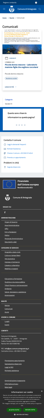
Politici (7, 235)
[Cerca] (39, 9)
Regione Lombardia (9, 2)
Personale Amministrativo (14, 238)
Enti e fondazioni (10, 232)
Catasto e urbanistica (12, 265)
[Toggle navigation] (4, 9)
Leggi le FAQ (9, 367)
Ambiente (8, 288)
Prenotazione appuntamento (15, 360)
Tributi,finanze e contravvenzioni (16, 285)
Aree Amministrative (12, 225)
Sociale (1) (8, 104)
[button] (22, 414)
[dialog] (22, 403)
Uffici (6, 228)
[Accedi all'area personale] (36, 2)
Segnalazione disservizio (13, 364)
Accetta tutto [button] (14, 410)
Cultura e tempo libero (12, 255)
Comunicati (12, 58)
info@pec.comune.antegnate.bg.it (17, 348)
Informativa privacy (11, 384)
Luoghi (7, 321)
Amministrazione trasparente (15, 380)
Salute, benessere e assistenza (15, 292)
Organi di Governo (11, 222)
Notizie (7, 305)
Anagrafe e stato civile (12, 252)
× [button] (41, 391)
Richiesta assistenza (12, 370)
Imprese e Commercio (12, 262)
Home (4, 18)
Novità (12, 18)
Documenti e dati (11, 242)
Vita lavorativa (10, 258)
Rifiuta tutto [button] (30, 410)
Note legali (8, 387)
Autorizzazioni (10, 295)
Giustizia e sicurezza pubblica (15, 282)
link (22, 405)
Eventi (7, 324)
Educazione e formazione (13, 278)
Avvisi (7, 312)
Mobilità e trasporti (11, 268)
